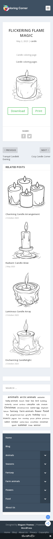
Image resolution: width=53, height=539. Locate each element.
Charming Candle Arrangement (23, 214)
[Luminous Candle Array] (26, 288)
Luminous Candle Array (18, 311)
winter (37, 425)
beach (21, 401)
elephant (44, 408)
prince (38, 418)
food (46, 411)
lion (19, 418)
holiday (36, 414)
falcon (6, 411)
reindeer (14, 422)
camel (15, 404)
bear (28, 401)
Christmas (10, 407)
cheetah (44, 404)
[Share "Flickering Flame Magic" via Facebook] (23, 136)
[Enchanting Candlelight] (26, 337)
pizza (32, 418)
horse (44, 415)
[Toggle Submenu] (45, 455)
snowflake (34, 422)
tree (30, 425)
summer (22, 425)
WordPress (26, 528)
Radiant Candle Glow (17, 262)
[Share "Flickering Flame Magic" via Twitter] (29, 136)
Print (38, 111)
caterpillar (31, 404)
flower (38, 411)
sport (14, 425)
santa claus (24, 422)
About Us (23, 532)
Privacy (33, 532)
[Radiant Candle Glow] (26, 240)
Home (7, 532)
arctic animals (28, 397)
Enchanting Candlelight (19, 360)
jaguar (14, 418)
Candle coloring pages (26, 61)
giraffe (28, 415)
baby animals (12, 401)
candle (33, 41)
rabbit (7, 422)
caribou (22, 404)
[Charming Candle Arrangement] (26, 191)
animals (13, 397)
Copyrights (44, 532)
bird (37, 401)
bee (32, 401)
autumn (41, 397)
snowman (44, 422)
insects (6, 418)
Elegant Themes (26, 524)
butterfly (8, 404)
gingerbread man (17, 415)
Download (18, 111)
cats (38, 404)
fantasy (14, 411)
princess (45, 418)
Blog (14, 532)
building (43, 401)
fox (7, 415)
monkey (26, 418)
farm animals (26, 411)
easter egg (35, 408)
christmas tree (23, 408)
